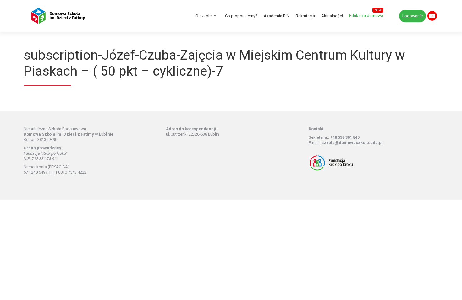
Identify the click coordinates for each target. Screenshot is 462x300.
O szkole (203, 15)
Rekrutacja (305, 15)
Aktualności (332, 15)
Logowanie (412, 15)
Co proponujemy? (241, 15)
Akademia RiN (276, 15)
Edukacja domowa (366, 15)
